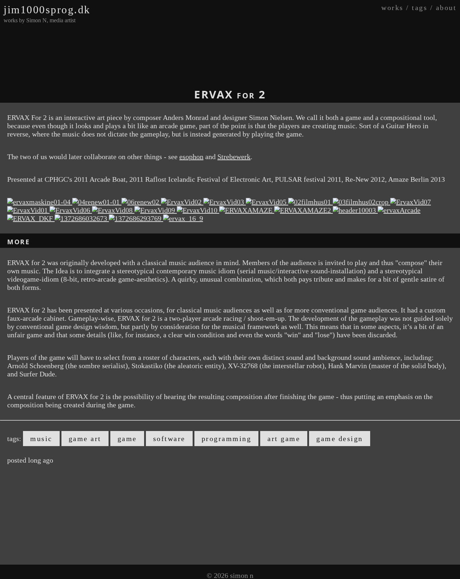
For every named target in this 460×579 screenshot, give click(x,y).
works (392, 7)
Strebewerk (233, 157)
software (169, 439)
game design (339, 439)
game (127, 439)
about (446, 7)
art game (283, 439)
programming (227, 439)
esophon (191, 157)
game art (85, 439)
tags (419, 7)
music (41, 439)
